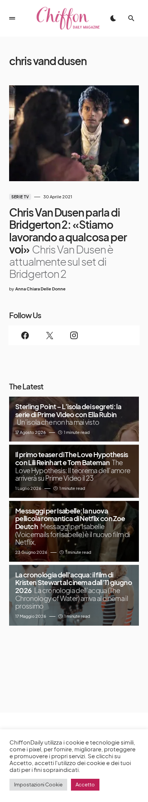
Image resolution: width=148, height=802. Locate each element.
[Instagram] (74, 335)
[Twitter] (49, 335)
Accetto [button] (85, 784)
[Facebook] (25, 335)
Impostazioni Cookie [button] (38, 784)
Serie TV (20, 197)
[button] (12, 18)
